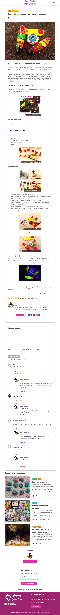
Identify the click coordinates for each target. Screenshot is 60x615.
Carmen (15, 394)
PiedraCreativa (24, 379)
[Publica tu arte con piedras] (17, 510)
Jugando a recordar (40, 482)
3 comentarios (42, 495)
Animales (34, 479)
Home (19, 589)
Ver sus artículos (20, 314)
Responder (15, 376)
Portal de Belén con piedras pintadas (40, 531)
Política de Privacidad (20, 359)
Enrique (15, 445)
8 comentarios (18, 18)
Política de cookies (46, 612)
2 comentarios (42, 543)
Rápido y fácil (15, 11)
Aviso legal (31, 612)
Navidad (34, 526)
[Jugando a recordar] (17, 487)
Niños (10, 11)
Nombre (9, 349)
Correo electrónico (27, 349)
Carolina (11, 18)
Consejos (34, 502)
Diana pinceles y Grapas (19, 420)
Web (38, 349)
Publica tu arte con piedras (40, 507)
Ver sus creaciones (30, 561)
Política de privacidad (38, 612)
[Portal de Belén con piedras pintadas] (17, 534)
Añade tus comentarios (44, 519)
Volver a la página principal (29, 583)
